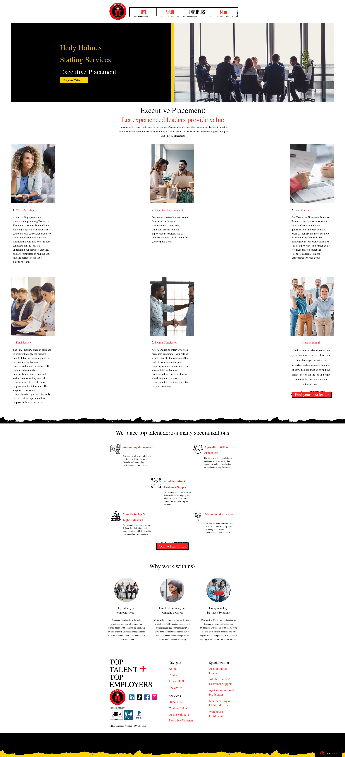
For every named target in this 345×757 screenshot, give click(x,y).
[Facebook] (147, 697)
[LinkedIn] (131, 697)
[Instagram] (154, 697)
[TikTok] (139, 697)
